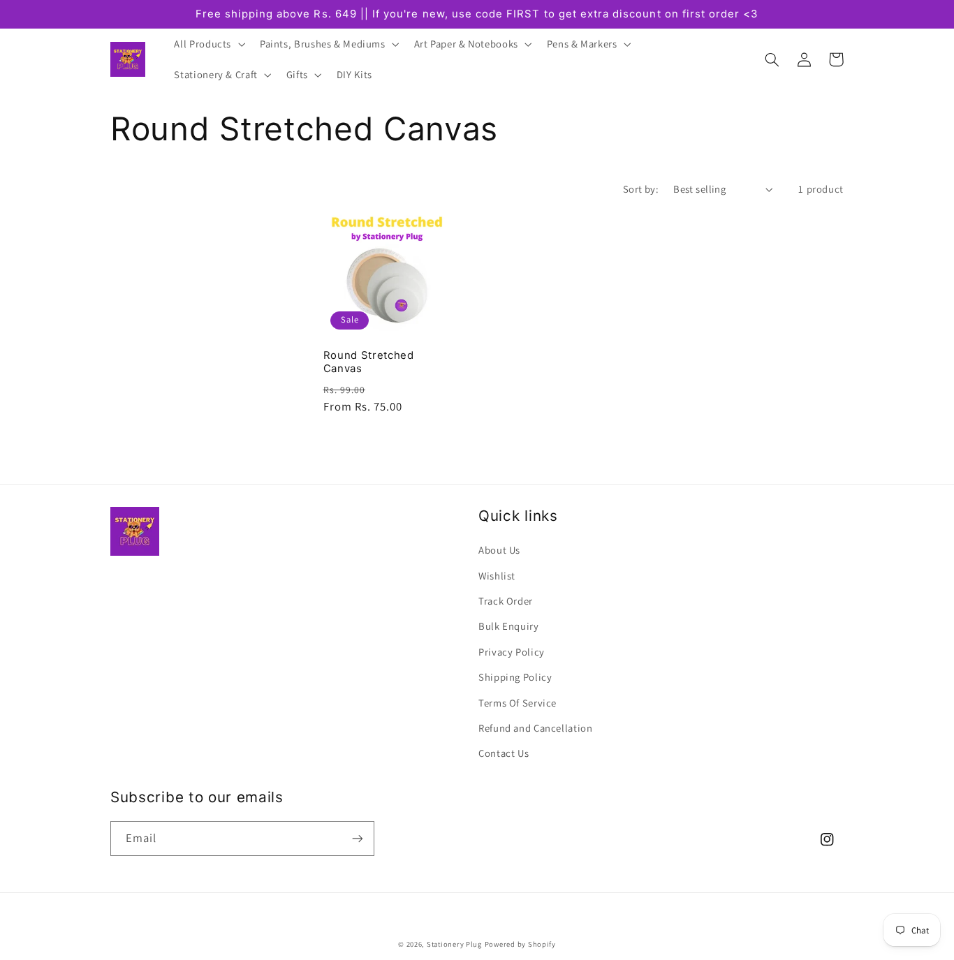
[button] (208, 44)
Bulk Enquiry (508, 626)
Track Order (505, 600)
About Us (499, 549)
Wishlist (496, 575)
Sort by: (641, 188)
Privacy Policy (511, 651)
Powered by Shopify (520, 944)
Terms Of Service (517, 702)
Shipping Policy (515, 677)
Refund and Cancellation (535, 727)
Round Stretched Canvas (368, 362)
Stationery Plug (454, 944)
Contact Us (503, 753)
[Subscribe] (358, 838)
